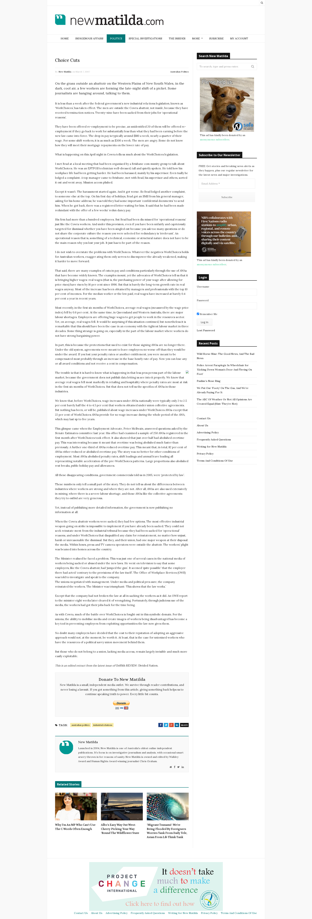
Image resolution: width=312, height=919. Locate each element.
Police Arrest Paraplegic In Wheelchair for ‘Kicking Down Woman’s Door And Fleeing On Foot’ (224, 370)
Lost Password (206, 330)
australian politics (81, 725)
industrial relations (102, 725)
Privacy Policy (205, 453)
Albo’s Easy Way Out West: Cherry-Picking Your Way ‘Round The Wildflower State (120, 829)
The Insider (177, 38)
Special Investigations (145, 38)
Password (203, 300)
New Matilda (64, 71)
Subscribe (216, 38)
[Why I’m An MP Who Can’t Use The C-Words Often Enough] (76, 807)
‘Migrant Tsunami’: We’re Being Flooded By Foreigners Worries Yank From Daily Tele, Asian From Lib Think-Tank (167, 831)
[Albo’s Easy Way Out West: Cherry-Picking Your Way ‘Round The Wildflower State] (122, 807)
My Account (239, 38)
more (184, 725)
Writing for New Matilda (211, 446)
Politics (116, 38)
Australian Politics (179, 71)
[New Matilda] (109, 20)
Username (203, 286)
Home (65, 38)
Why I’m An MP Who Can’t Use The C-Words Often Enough (75, 827)
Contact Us (204, 418)
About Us (202, 425)
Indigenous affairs (89, 38)
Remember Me (208, 314)
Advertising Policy (208, 432)
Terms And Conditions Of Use (215, 460)
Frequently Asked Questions (214, 439)
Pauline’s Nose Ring (208, 381)
